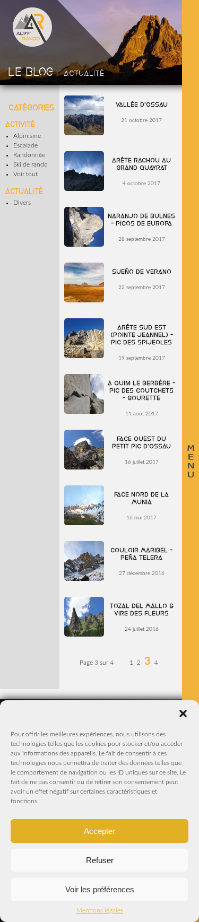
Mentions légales (99, 910)
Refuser (100, 860)
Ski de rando (30, 164)
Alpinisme (27, 136)
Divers (22, 202)
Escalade (25, 145)
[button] (183, 713)
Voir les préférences (99, 889)
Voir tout (25, 174)
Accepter (99, 831)
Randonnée (29, 155)
